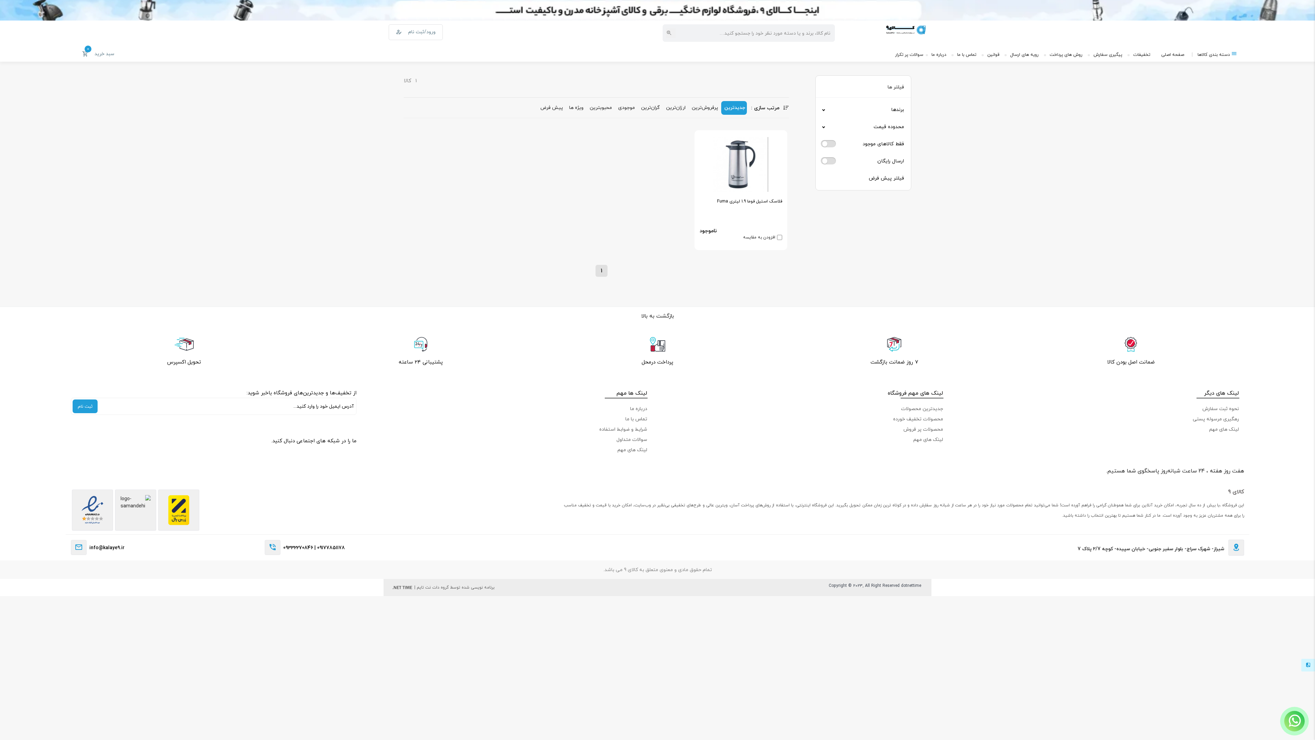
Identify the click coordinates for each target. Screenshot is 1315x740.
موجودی (626, 107)
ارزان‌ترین (676, 107)
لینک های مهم (1224, 429)
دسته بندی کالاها (1214, 54)
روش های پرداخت (1066, 54)
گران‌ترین (650, 107)
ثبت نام (85, 406)
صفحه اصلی (1172, 54)
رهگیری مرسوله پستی (1216, 419)
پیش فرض (551, 107)
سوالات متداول (631, 439)
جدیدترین (734, 107)
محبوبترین (601, 107)
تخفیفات (1141, 54)
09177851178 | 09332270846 (314, 547)
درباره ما (938, 54)
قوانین (993, 54)
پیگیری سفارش (1107, 54)
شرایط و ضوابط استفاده (623, 429)
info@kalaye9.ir (107, 547)
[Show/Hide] (1294, 721)
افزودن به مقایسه (759, 237)
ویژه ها (576, 107)
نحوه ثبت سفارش (1220, 408)
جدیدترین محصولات (922, 408)
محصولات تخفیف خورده (918, 419)
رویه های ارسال (1024, 54)
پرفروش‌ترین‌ (705, 107)
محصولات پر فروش (923, 429)
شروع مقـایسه (1254, 723)
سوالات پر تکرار (909, 54)
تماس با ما (966, 54)
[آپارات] (349, 452)
